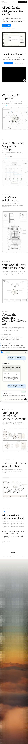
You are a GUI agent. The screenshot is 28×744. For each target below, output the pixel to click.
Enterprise (9, 556)
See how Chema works (19, 63)
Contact (14, 556)
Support (19, 556)
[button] (5, 34)
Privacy (23, 556)
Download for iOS (22, 1)
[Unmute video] (24, 80)
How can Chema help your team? (9, 28)
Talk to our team (6, 542)
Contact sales (14, 1)
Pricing (4, 556)
